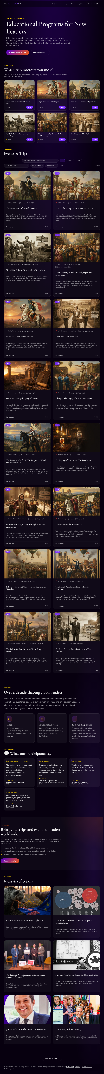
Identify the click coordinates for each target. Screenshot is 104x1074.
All (62, 160)
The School (14, 3)
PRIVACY (77, 1067)
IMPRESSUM (70, 1067)
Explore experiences (17, 52)
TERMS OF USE (87, 1067)
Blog (65, 4)
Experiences (56, 4)
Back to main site (9, 1069)
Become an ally (93, 4)
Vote (29, 107)
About (72, 4)
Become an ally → (40, 52)
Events (70, 160)
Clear (61, 165)
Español (80, 4)
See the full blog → (52, 1058)
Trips (78, 160)
